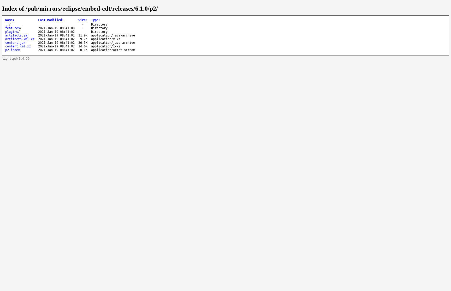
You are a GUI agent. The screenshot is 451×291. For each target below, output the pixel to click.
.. (7, 24)
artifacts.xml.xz (19, 39)
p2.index (12, 50)
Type (95, 20)
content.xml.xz (18, 46)
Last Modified (51, 20)
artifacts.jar (17, 35)
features (12, 28)
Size (82, 20)
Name (9, 20)
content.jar (15, 43)
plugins (11, 32)
